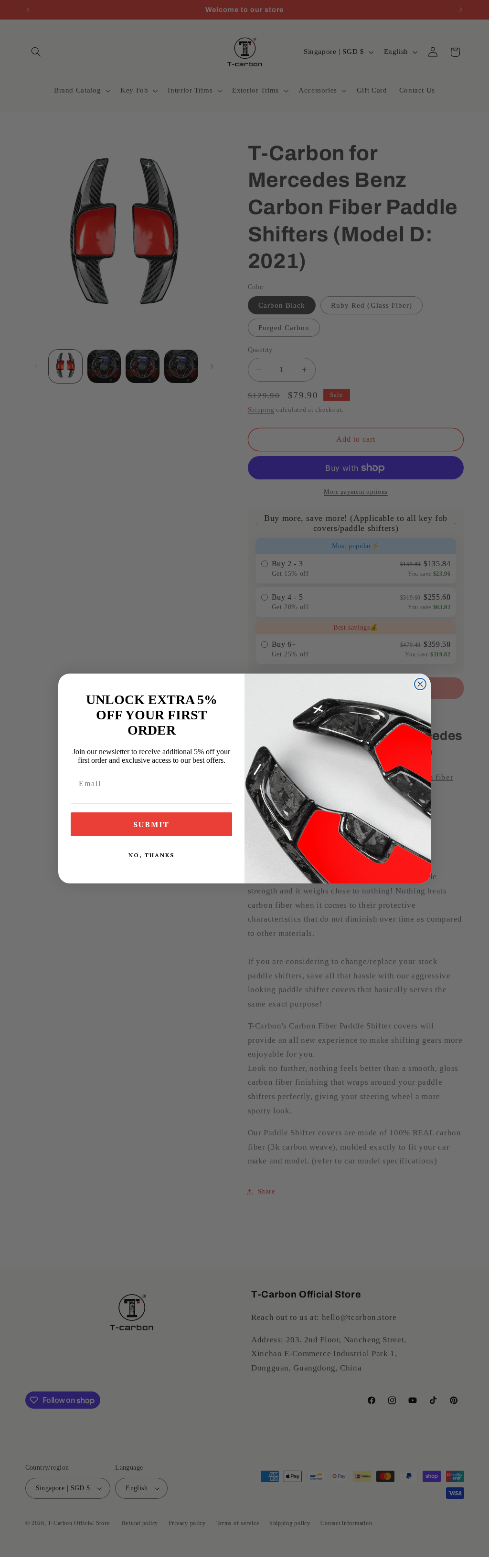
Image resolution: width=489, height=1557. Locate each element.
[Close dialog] (420, 684)
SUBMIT (151, 824)
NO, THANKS (151, 855)
